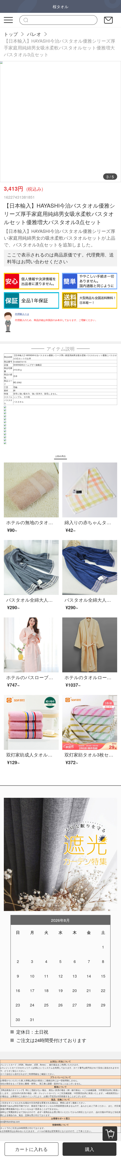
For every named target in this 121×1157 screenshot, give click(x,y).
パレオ (34, 34)
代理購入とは (22, 314)
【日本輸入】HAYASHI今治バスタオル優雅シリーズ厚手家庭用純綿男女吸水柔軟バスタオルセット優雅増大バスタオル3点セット (59, 47)
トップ (11, 34)
